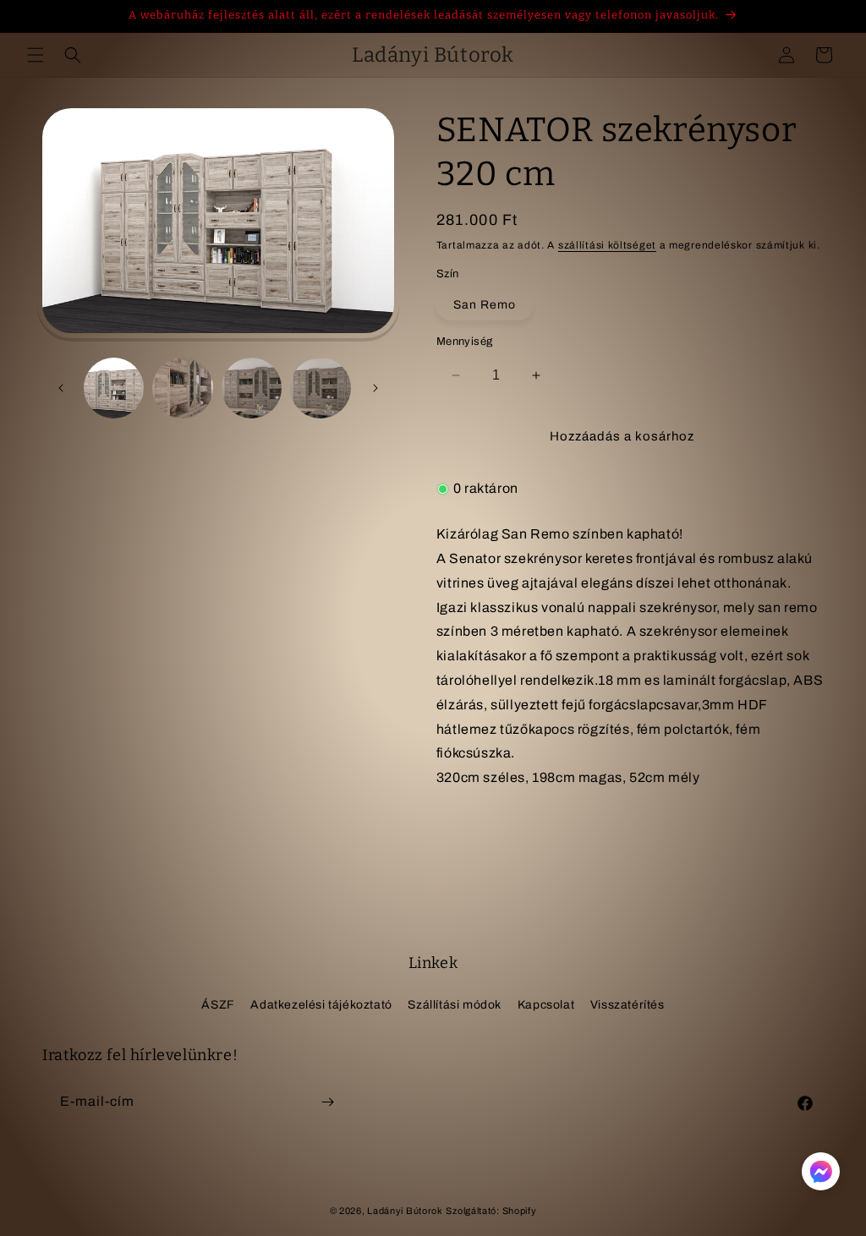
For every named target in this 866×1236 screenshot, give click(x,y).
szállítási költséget (607, 245)
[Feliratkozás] (327, 1102)
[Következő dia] (375, 388)
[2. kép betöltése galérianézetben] (182, 388)
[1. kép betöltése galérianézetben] (114, 388)
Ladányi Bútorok (405, 1211)
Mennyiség (464, 341)
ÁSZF (217, 1004)
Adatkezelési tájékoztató (321, 1004)
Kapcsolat (546, 1004)
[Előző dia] (60, 388)
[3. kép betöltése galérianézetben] (252, 388)
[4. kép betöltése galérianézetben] (320, 388)
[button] (35, 55)
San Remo (484, 304)
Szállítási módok (455, 1004)
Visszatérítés (627, 1004)
